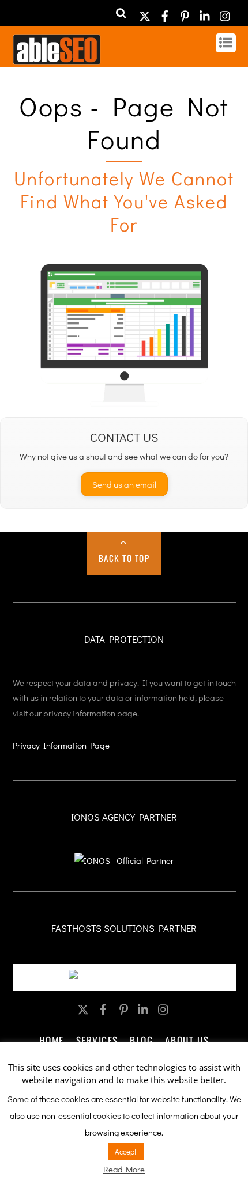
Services (97, 1040)
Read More (124, 1169)
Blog (141, 1040)
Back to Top (124, 558)
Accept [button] (126, 1151)
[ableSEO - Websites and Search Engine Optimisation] (57, 59)
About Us (187, 1040)
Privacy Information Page (61, 745)
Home (51, 1040)
